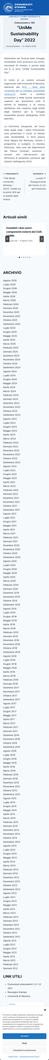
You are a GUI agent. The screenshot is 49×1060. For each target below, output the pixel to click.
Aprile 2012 (9, 956)
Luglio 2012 (9, 944)
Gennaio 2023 (10, 446)
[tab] (19, 257)
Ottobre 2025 (10, 320)
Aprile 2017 (9, 719)
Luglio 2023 (9, 423)
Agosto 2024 (10, 371)
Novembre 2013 (11, 881)
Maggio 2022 (10, 478)
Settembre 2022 (11, 462)
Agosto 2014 (9, 845)
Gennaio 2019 (10, 636)
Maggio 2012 (10, 952)
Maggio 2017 (10, 715)
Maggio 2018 (10, 668)
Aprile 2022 (9, 482)
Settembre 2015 (11, 794)
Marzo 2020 (9, 581)
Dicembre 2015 (11, 782)
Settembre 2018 (11, 652)
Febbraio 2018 (10, 679)
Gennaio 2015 (10, 826)
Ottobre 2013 (10, 885)
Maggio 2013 (10, 905)
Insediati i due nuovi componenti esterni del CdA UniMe (24, 231)
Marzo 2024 (9, 391)
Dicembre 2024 (11, 355)
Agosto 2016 (9, 751)
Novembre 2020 (11, 549)
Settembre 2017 (11, 699)
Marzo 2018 (9, 676)
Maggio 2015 (10, 810)
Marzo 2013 (9, 913)
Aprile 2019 (9, 624)
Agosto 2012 (9, 940)
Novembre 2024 (11, 359)
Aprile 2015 (9, 814)
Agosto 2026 (10, 280)
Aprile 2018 (9, 672)
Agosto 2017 (9, 703)
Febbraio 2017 (10, 727)
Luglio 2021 (9, 517)
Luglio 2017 (9, 707)
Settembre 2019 (11, 604)
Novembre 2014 (11, 834)
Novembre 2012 (11, 929)
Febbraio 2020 (11, 585)
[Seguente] (42, 239)
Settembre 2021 (11, 510)
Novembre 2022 (11, 454)
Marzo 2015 (9, 818)
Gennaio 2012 (10, 968)
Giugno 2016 (10, 759)
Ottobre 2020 (10, 553)
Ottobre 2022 (10, 458)
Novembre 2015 (11, 786)
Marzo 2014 (9, 865)
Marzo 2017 (9, 723)
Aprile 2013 (9, 909)
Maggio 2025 (10, 336)
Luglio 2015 (9, 802)
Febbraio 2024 (11, 395)
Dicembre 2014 (11, 830)
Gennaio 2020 (10, 589)
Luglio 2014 (9, 849)
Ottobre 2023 (10, 411)
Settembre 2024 (11, 367)
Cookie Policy (13, 1056)
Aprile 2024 (9, 387)
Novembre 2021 (11, 502)
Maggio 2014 (10, 857)
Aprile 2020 (9, 577)
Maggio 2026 (10, 292)
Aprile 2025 (9, 340)
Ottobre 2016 (10, 743)
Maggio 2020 (10, 573)
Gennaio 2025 (10, 351)
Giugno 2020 (10, 569)
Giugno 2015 (9, 806)
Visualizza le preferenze (24, 1050)
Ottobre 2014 (10, 838)
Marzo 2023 (9, 438)
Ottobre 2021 (10, 506)
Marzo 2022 (9, 486)
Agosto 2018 (9, 656)
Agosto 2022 (10, 466)
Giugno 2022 (10, 474)
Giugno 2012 (9, 948)
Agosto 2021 (9, 513)
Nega (24, 1043)
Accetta (24, 1036)
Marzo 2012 (9, 960)
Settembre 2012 (11, 936)
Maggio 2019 (10, 620)
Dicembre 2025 (11, 312)
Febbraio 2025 (10, 347)
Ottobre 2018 (10, 648)
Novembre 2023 (11, 407)
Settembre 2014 (11, 842)
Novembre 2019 (11, 597)
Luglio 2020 (9, 565)
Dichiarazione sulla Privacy (30, 1056)
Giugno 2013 (10, 901)
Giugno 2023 (10, 426)
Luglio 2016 (9, 755)
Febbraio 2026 (11, 304)
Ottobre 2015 (10, 790)
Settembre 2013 (11, 889)
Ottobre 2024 (10, 363)
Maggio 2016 (10, 763)
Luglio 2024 (9, 375)
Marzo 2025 (9, 344)
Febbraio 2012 (10, 964)
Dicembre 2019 (11, 593)
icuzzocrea (13, 241)
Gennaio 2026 (10, 308)
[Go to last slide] (7, 239)
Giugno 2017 (9, 711)
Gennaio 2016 (10, 778)
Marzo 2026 (9, 300)
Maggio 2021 (10, 525)
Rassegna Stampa (17, 992)
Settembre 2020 (11, 557)
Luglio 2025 (9, 328)
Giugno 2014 (10, 853)
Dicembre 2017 (11, 687)
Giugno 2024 (10, 379)
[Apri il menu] (43, 8)
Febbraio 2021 (10, 537)
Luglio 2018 (9, 660)
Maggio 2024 (10, 383)
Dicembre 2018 (11, 640)
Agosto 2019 (9, 608)
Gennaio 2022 (10, 494)
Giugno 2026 (10, 288)
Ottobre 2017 (10, 695)
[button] (45, 1010)
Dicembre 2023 (11, 403)
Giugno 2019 (10, 616)
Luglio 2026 (9, 284)
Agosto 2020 (10, 561)
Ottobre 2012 (10, 932)
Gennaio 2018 (10, 683)
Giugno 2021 (9, 521)
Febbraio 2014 (10, 869)
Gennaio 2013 (10, 921)
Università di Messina (19, 996)
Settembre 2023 (11, 415)
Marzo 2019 (9, 628)
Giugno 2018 (9, 664)
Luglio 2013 (9, 897)
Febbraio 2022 (10, 490)
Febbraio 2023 (11, 442)
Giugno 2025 (10, 332)
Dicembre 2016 (11, 735)
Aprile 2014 (9, 861)
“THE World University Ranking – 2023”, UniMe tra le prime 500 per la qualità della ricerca (12, 187)
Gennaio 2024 (10, 399)
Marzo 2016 (9, 770)
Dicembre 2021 (11, 498)
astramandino (14, 46)
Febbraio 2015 (10, 822)
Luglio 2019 (9, 612)
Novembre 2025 (11, 316)
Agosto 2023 (10, 419)
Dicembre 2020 (11, 545)
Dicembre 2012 (11, 925)
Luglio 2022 (9, 470)
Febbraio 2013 (10, 917)
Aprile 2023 (9, 434)
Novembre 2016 (11, 739)
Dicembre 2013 (11, 877)
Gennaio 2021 (10, 541)
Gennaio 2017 (10, 731)
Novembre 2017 (11, 691)
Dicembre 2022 (11, 450)
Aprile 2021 (9, 529)
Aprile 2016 (9, 766)
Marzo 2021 (9, 533)
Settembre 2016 (11, 747)
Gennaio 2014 (10, 873)
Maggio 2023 (10, 430)
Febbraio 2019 (10, 632)
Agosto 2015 (9, 798)
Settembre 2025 (11, 324)
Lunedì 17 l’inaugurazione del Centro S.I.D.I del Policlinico (37, 181)
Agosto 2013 (9, 893)
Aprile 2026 (9, 296)
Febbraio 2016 (10, 774)
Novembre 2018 (11, 644)
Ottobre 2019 (10, 600)
